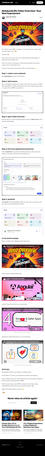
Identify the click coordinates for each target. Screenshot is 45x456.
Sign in (33, 2)
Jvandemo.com (7, 2)
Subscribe (40, 2)
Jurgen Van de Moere (11, 16)
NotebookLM (8, 76)
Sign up (20, 444)
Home (16, 2)
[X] (19, 442)
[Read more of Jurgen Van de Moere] (3, 17)
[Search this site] (30, 3)
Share (41, 17)
